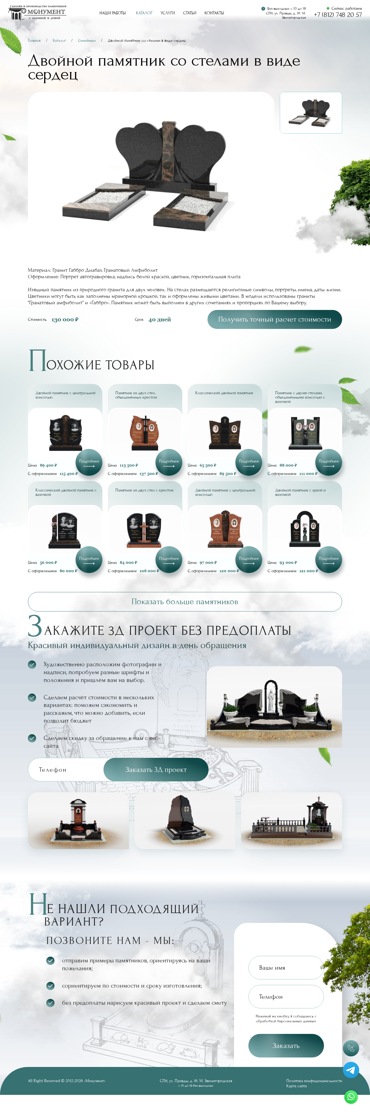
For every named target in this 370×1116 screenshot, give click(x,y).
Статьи (189, 13)
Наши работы (112, 13)
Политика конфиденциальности (314, 1080)
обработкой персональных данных (286, 1021)
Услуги (168, 13)
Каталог (144, 13)
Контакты (214, 13)
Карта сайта (296, 1085)
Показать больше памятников (185, 601)
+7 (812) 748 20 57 (338, 15)
